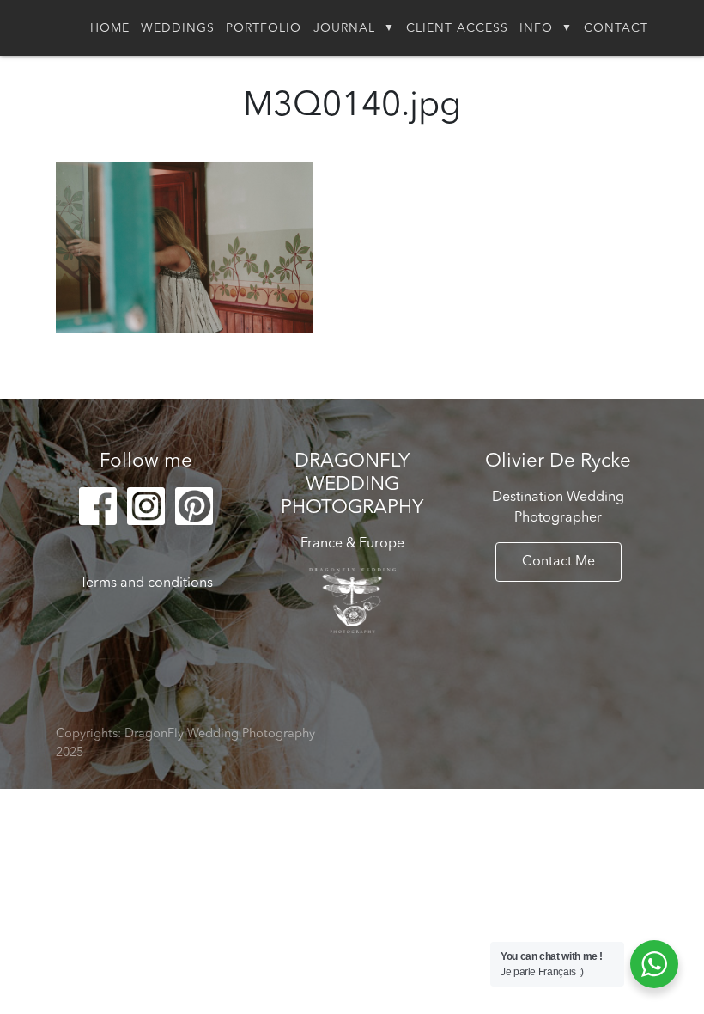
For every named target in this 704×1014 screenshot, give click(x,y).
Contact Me (558, 562)
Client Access (457, 28)
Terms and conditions (146, 583)
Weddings (178, 28)
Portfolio (263, 28)
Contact (616, 28)
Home (110, 28)
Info (536, 28)
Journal (344, 28)
